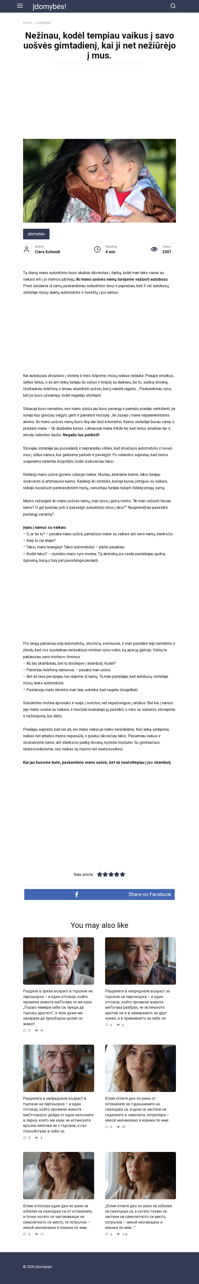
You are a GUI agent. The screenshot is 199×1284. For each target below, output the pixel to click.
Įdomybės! (49, 6)
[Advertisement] (99, 103)
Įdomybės (36, 234)
